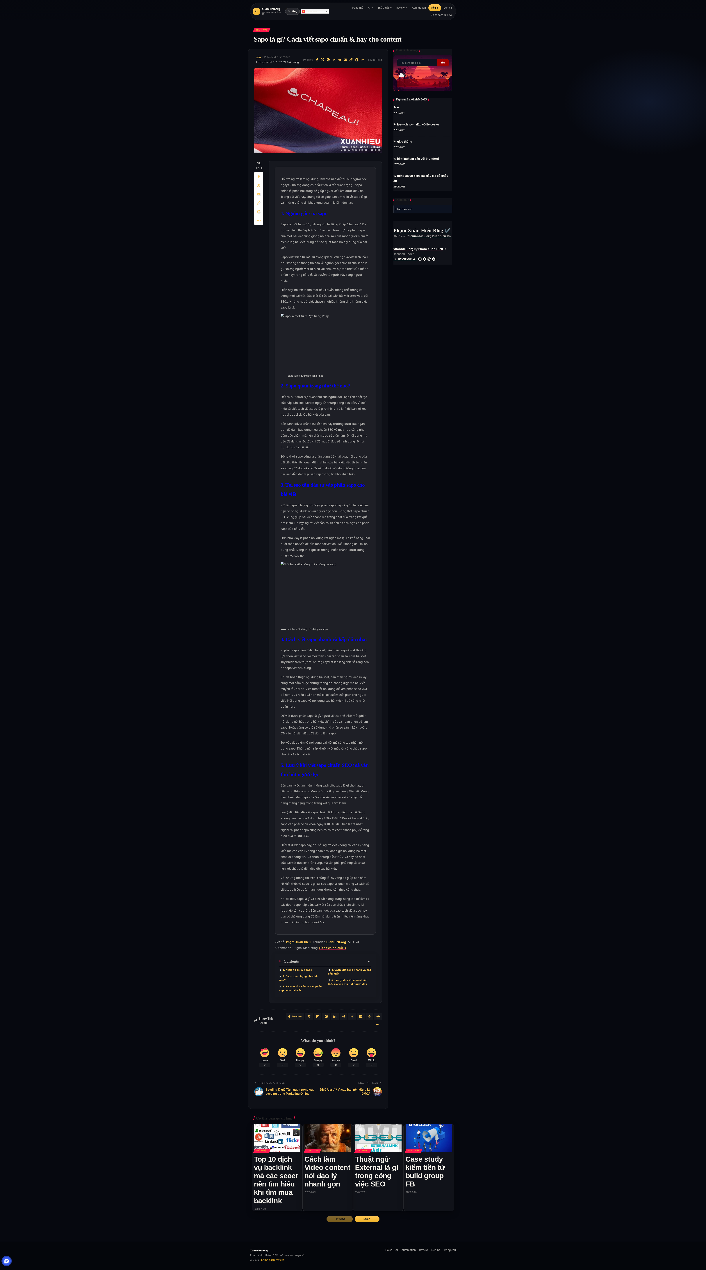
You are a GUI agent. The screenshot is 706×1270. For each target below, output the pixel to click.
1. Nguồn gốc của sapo (297, 969)
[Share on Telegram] (339, 60)
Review (400, 7)
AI (369, 7)
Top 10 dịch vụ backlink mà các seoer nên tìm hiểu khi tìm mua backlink (276, 1180)
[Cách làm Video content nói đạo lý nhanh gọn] (327, 1138)
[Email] (345, 60)
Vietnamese (312, 11)
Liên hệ (447, 7)
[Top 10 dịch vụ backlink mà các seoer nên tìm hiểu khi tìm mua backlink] (277, 1138)
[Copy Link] (351, 60)
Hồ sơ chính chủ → (332, 948)
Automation (419, 7)
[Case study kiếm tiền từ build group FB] (429, 1138)
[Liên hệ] (7, 1261)
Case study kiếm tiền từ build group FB (425, 1171)
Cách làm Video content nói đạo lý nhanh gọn (327, 1171)
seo (258, 57)
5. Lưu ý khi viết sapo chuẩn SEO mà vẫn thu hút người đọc (347, 982)
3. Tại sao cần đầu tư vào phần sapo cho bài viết (300, 988)
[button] (367, 1219)
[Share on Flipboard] (317, 1016)
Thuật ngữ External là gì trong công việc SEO (376, 1171)
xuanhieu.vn (441, 236)
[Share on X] (322, 60)
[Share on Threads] (352, 1016)
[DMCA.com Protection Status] (402, 241)
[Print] (356, 60)
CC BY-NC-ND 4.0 (405, 259)
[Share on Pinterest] (328, 60)
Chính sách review (441, 15)
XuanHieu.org (335, 942)
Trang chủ (357, 7)
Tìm (443, 62)
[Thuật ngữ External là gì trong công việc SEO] (378, 1138)
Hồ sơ (434, 7)
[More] (362, 60)
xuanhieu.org (421, 236)
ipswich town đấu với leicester (418, 124)
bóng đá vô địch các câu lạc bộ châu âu (420, 178)
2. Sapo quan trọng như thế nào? (298, 978)
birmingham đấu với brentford (418, 158)
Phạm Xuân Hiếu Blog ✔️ (422, 230)
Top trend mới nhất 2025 (411, 99)
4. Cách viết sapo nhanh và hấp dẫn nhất (349, 971)
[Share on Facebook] (316, 60)
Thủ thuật (383, 7)
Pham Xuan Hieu (430, 249)
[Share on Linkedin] (333, 60)
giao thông (404, 141)
